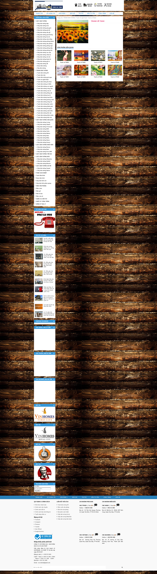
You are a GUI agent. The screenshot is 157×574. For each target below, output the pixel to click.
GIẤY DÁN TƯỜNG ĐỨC (43, 156)
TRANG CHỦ (39, 13)
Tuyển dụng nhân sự (40, 514)
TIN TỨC (81, 13)
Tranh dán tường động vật (44, 93)
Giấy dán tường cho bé (43, 57)
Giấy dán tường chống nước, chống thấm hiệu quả (49, 248)
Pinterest (37, 524)
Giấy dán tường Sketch (43, 124)
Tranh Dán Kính (40, 175)
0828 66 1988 (45, 558)
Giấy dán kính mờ (41, 180)
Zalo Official (38, 529)
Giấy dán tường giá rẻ (43, 61)
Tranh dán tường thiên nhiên (45, 115)
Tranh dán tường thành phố (45, 106)
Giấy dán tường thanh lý (44, 59)
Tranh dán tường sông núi (44, 101)
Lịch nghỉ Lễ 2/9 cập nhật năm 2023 (49, 305)
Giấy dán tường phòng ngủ (45, 45)
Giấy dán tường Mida (43, 137)
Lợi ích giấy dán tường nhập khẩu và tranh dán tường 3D (49, 313)
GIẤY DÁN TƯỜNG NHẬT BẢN (44, 144)
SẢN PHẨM (62, 13)
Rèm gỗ (38, 191)
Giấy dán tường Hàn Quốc (65, 519)
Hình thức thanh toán (40, 505)
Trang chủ (59, 18)
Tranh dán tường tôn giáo (44, 108)
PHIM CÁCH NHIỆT (41, 173)
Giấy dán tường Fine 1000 (44, 151)
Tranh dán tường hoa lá (44, 95)
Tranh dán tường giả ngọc (44, 77)
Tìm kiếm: (36, 486)
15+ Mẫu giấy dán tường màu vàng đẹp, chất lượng (48, 272)
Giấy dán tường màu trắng (44, 39)
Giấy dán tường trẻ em (64, 514)
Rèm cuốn (39, 188)
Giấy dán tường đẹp (43, 23)
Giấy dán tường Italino (43, 170)
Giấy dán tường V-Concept (44, 126)
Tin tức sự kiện (41, 235)
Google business (39, 531)
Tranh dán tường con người (45, 86)
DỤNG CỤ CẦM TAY (41, 199)
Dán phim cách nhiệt (63, 512)
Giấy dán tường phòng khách (45, 41)
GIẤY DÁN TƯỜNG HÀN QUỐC (44, 120)
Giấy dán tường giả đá (43, 30)
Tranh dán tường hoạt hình (44, 97)
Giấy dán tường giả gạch (44, 28)
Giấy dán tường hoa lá (43, 37)
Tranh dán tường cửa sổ (44, 90)
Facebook (37, 519)
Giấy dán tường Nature (43, 133)
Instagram (37, 522)
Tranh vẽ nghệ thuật (81, 18)
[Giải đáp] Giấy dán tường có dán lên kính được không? (49, 280)
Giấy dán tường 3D (42, 63)
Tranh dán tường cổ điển (44, 84)
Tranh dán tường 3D (43, 73)
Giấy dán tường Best (43, 149)
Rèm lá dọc (39, 193)
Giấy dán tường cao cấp (44, 52)
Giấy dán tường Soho (43, 131)
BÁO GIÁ (72, 13)
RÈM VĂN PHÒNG (41, 186)
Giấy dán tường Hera (43, 135)
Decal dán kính (40, 178)
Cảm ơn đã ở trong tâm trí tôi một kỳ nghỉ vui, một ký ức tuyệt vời (49, 298)
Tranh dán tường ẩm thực (44, 81)
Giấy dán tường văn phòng (44, 43)
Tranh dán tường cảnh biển (45, 110)
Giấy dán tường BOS (43, 129)
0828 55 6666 (47, 554)
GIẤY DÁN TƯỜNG (41, 21)
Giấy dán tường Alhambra (44, 159)
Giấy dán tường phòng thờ (44, 50)
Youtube (37, 526)
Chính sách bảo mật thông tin (43, 512)
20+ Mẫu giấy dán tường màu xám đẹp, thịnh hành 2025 (48, 265)
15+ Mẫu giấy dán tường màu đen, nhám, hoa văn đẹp (49, 256)
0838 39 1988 (47, 556)
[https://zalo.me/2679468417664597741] (44, 221)
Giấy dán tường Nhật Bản (64, 516)
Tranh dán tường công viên (45, 88)
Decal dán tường (42, 65)
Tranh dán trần (41, 75)
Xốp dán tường (41, 68)
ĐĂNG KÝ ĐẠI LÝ (41, 204)
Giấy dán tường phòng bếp (45, 48)
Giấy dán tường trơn (43, 25)
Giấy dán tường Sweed (43, 168)
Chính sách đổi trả (40, 509)
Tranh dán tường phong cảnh (45, 99)
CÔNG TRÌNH (102, 13)
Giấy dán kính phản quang (43, 183)
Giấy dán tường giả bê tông (45, 34)
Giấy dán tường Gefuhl (43, 161)
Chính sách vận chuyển (41, 507)
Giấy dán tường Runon (43, 147)
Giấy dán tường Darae (43, 140)
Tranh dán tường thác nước (45, 104)
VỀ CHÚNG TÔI (50, 13)
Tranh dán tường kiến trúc (44, 117)
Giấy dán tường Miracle (44, 163)
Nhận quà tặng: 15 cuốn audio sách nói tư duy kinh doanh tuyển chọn (49, 289)
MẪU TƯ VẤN (91, 13)
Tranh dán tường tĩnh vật (44, 113)
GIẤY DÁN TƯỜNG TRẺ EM (44, 154)
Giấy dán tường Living (43, 122)
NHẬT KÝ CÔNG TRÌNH (42, 201)
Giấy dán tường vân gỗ (43, 32)
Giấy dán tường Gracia (43, 142)
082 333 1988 (43, 560)
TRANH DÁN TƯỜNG (69, 18)
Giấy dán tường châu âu (44, 54)
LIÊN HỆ (112, 13)
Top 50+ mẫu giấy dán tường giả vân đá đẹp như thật (48, 240)
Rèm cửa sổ (39, 196)
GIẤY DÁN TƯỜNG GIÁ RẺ (43, 166)
